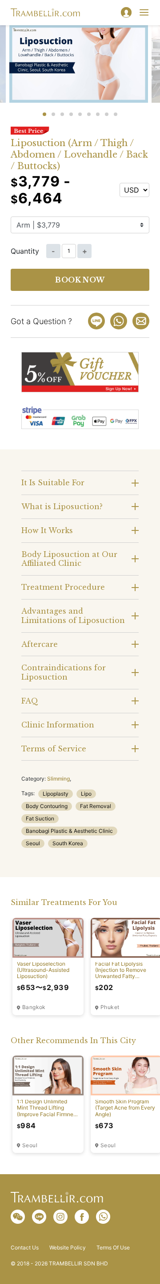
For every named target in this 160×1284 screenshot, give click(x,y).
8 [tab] (106, 114)
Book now (80, 279)
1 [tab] (44, 114)
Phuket (109, 1007)
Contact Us (25, 1247)
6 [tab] (89, 114)
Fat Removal (95, 806)
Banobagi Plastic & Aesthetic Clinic (69, 831)
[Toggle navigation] (144, 12)
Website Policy (67, 1247)
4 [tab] (71, 114)
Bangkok (34, 1007)
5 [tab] (80, 114)
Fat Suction (40, 818)
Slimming (58, 778)
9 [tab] (115, 114)
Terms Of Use (113, 1247)
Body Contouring (47, 806)
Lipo (86, 793)
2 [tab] (53, 114)
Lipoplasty (55, 793)
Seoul (33, 843)
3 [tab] (62, 114)
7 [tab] (98, 114)
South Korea (67, 843)
